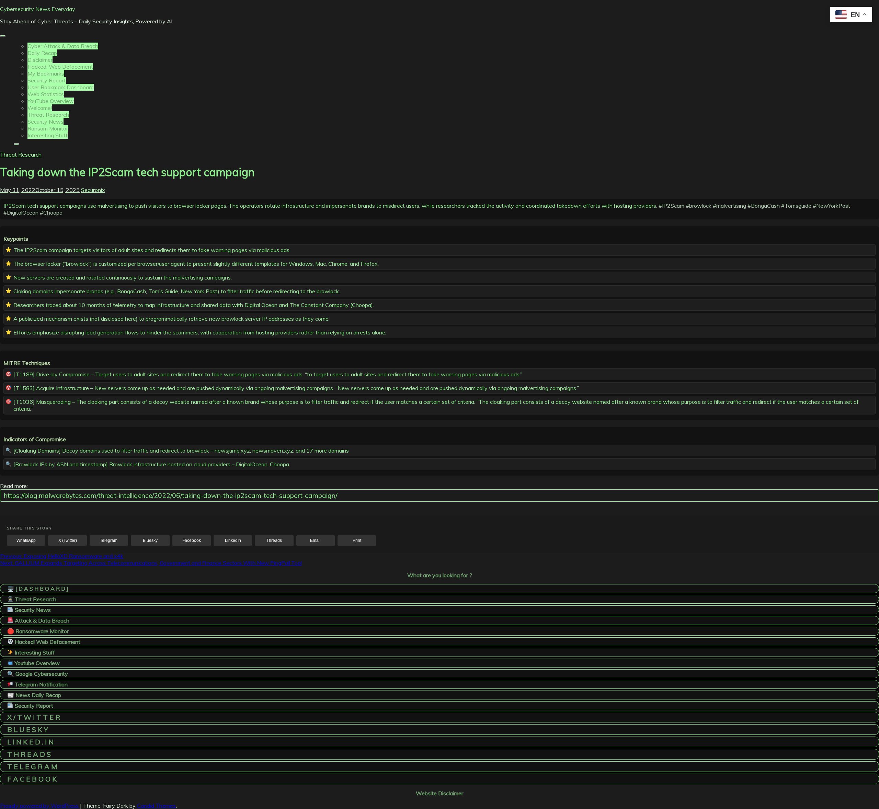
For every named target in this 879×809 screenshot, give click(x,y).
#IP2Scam (671, 205)
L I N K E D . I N (30, 742)
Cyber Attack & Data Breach (62, 46)
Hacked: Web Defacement (60, 66)
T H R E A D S (29, 754)
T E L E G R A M (32, 766)
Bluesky (150, 540)
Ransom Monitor (47, 128)
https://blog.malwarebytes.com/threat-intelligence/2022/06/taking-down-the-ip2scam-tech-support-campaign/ (170, 495)
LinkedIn (233, 540)
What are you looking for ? (439, 575)
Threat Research (48, 114)
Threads (274, 540)
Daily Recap (42, 52)
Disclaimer (40, 59)
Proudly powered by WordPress (40, 805)
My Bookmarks (45, 73)
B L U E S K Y (27, 729)
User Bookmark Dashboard (60, 87)
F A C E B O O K (32, 779)
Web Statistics (45, 94)
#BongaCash (763, 205)
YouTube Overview (50, 101)
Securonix (93, 189)
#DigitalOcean (20, 212)
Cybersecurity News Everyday (37, 8)
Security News (45, 121)
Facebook (191, 540)
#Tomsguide (796, 205)
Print (357, 540)
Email (315, 540)
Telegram (108, 540)
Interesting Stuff (47, 135)
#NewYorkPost (831, 205)
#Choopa (51, 212)
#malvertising (729, 205)
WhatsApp (26, 540)
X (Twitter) (67, 540)
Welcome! (39, 107)
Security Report (46, 80)
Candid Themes (156, 805)
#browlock (698, 205)
